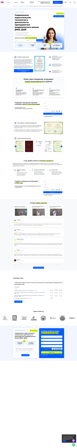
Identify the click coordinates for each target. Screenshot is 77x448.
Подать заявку (39, 40)
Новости (8, 2)
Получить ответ (52, 113)
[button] (65, 2)
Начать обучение (25, 355)
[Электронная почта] (61, 111)
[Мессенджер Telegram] (59, 111)
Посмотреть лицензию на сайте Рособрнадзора (23, 71)
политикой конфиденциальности (48, 116)
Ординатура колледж (31, 2)
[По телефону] (52, 111)
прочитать (20, 46)
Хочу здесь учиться (57, 2)
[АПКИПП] (2, 2)
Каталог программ (22, 2)
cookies (69, 435)
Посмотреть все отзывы (38, 267)
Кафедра (16, 2)
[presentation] (15, 146)
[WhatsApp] (55, 111)
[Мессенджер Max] (57, 111)
